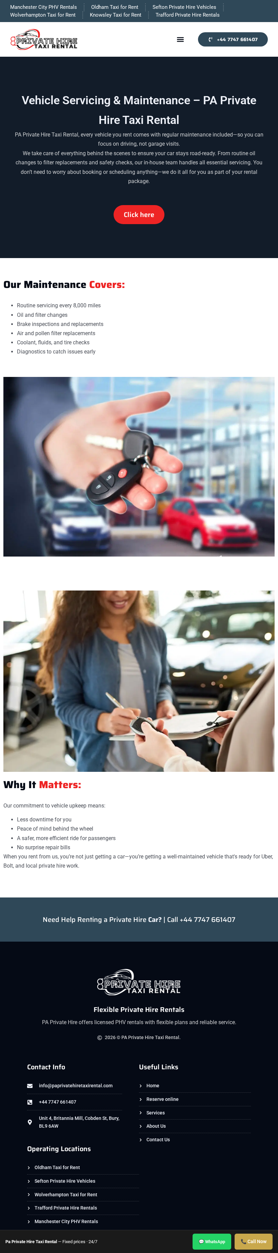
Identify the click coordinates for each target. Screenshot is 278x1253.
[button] (180, 39)
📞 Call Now (253, 1241)
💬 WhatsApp (212, 1241)
